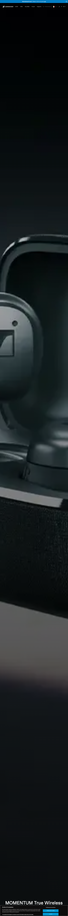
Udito (21, 6)
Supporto (39, 6)
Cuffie (16, 6)
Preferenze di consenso (50, 907)
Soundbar (27, 6)
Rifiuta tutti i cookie (51, 910)
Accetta (50, 914)
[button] (55, 6)
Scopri (33, 6)
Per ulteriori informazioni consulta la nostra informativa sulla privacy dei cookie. (17, 914)
